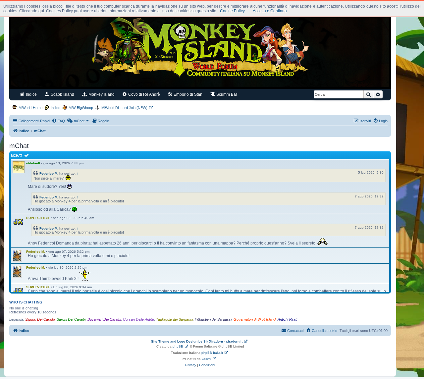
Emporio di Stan (187, 94)
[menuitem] (58, 121)
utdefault (33, 163)
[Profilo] (19, 222)
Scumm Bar (226, 94)
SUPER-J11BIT (38, 218)
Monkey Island (101, 94)
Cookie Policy (232, 11)
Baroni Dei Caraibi (71, 319)
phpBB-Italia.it (212, 352)
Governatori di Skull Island (255, 319)
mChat (16, 155)
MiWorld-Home (30, 108)
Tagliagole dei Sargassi (174, 319)
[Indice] (200, 49)
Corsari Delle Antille (138, 319)
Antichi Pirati (287, 319)
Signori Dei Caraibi (40, 319)
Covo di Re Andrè (143, 94)
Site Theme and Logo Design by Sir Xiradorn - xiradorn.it (196, 341)
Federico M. (48, 173)
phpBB (178, 346)
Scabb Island (62, 94)
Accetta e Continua (270, 11)
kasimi (206, 359)
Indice (31, 94)
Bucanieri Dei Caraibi (104, 319)
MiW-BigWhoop (81, 108)
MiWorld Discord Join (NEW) (124, 108)
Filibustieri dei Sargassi (213, 319)
